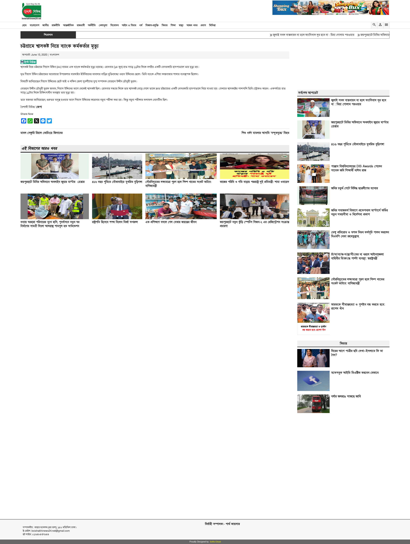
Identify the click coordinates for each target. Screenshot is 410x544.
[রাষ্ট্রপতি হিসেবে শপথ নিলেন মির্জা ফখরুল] (117, 218)
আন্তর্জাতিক (68, 25)
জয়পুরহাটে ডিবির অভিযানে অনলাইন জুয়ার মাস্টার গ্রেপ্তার (375, 35)
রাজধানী (81, 25)
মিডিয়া (212, 25)
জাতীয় (45, 25)
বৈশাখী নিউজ (27, 107)
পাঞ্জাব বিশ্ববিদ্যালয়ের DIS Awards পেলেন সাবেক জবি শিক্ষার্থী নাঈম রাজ (356, 168)
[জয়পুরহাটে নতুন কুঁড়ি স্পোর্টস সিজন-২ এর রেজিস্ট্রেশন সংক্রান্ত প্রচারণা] (254, 218)
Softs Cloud (215, 541)
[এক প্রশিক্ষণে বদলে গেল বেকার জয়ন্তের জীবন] (181, 218)
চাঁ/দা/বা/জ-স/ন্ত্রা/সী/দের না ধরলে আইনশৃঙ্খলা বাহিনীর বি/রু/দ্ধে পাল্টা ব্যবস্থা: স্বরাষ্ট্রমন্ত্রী (357, 256)
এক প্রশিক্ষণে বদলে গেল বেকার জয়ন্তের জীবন (171, 222)
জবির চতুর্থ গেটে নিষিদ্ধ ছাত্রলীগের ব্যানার (354, 188)
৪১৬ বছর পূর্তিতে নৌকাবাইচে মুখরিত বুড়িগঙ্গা (117, 182)
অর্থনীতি (92, 25)
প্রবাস (203, 25)
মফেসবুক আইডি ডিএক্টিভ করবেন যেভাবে (355, 373)
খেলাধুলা (103, 25)
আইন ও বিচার (129, 25)
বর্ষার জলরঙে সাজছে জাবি (346, 396)
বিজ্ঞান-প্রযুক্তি (152, 25)
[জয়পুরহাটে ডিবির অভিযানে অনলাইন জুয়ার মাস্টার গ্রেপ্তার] (54, 178)
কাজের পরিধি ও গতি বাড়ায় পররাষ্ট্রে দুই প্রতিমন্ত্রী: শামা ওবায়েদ (254, 182)
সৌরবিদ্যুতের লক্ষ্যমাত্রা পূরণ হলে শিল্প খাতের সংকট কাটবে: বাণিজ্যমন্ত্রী (357, 281)
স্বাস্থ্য (181, 25)
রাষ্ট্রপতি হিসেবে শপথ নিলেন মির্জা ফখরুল (115, 222)
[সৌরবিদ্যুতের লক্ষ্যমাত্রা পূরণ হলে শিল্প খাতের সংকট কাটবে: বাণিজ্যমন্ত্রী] (181, 178)
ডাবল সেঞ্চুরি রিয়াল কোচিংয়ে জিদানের (41, 133)
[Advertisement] (116, 287)
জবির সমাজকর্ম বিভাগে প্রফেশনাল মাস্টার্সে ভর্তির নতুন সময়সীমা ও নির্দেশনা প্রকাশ (359, 212)
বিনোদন (115, 25)
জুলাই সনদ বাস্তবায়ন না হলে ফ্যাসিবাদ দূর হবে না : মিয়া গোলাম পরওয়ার (296, 35)
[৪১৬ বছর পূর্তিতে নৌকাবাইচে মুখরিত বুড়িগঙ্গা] (117, 178)
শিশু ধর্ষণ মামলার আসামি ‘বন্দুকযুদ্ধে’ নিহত (265, 133)
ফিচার (165, 25)
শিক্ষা (173, 25)
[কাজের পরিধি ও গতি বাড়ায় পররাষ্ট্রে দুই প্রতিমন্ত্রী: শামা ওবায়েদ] (254, 178)
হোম (24, 25)
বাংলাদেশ (34, 25)
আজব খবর (192, 25)
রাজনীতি (56, 25)
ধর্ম (140, 25)
